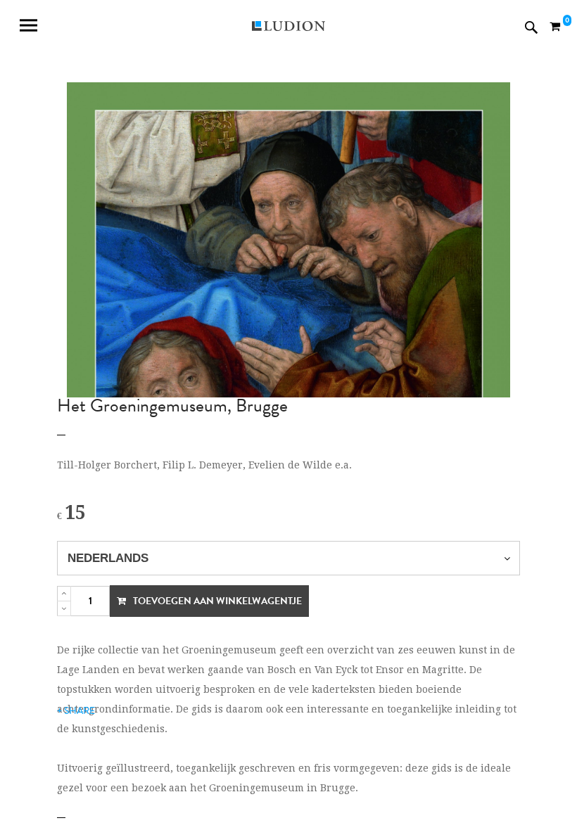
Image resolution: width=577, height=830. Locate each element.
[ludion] (288, 27)
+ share (76, 711)
